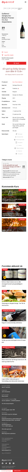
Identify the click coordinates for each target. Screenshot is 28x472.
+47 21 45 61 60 (9, 426)
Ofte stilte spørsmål (6, 429)
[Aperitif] (8, 2)
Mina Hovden (5, 396)
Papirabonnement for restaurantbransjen (11, 418)
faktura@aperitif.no (6, 450)
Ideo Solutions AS (9, 467)
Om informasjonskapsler (8, 403)
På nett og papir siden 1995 (8, 409)
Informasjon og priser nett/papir (9, 414)
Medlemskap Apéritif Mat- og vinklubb (11, 420)
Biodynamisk (20, 136)
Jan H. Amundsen (6, 391)
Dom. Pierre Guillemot (17, 82)
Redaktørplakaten (16, 400)
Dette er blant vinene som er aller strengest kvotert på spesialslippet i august (12, 284)
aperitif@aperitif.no (6, 424)
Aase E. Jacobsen (6, 387)
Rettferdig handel (20, 139)
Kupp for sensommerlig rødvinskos (12, 323)
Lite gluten (20, 142)
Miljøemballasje (20, 148)
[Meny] (25, 2)
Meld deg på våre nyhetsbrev (8, 433)
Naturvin (20, 151)
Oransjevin (20, 153)
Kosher (20, 145)
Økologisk (20, 134)
